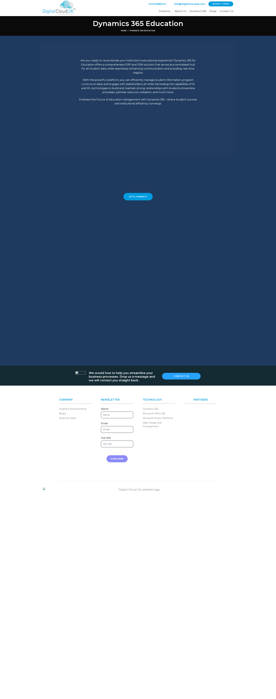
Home (123, 30)
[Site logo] (59, 7)
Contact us (181, 376)
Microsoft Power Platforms (158, 418)
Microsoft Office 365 (154, 413)
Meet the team (67, 418)
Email (104, 423)
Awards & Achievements (72, 408)
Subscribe (117, 458)
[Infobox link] (155, 4)
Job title (106, 437)
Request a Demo (220, 4)
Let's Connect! (138, 196)
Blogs (62, 413)
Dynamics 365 (150, 408)
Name (105, 408)
